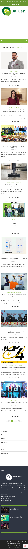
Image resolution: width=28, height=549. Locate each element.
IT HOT (16, 2)
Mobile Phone (11, 365)
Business (24, 1)
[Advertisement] (14, 29)
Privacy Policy (4, 442)
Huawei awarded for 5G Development (17, 523)
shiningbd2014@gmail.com (11, 496)
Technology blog (16, 107)
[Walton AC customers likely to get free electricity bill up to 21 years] (14, 389)
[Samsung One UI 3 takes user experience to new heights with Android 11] (14, 245)
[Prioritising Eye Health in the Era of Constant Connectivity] (5, 510)
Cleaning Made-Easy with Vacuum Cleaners (14, 184)
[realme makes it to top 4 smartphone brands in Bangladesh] (14, 354)
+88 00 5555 (8, 500)
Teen (7, 1)
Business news (16, 71)
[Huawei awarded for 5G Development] (5, 526)
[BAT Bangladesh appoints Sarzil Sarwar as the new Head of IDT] (14, 60)
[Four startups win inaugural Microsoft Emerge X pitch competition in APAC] (14, 133)
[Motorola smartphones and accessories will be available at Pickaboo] (14, 208)
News (8, 182)
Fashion (8, 292)
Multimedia (12, 2)
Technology (3, 1)
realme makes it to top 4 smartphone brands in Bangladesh (14, 367)
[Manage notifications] (25, 546)
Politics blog (10, 107)
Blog (20, 2)
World (8, 2)
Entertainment (12, 1)
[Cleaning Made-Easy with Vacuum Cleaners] (14, 171)
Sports (17, 1)
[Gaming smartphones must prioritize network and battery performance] (5, 518)
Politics (20, 1)
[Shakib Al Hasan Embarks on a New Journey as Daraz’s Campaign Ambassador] (14, 281)
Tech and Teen (13, 545)
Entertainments (4, 453)
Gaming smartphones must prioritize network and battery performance (17, 517)
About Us (3, 457)
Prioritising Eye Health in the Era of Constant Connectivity (17, 509)
